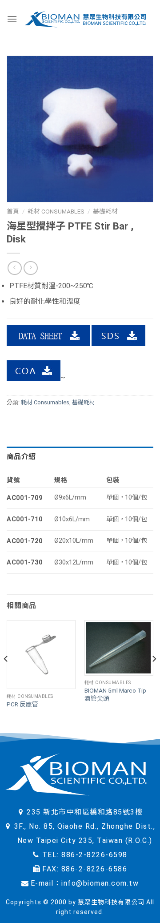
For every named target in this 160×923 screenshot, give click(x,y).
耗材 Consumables (56, 211)
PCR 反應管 (22, 704)
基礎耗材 (105, 211)
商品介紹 (21, 456)
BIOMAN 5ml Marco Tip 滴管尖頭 (115, 694)
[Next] (153, 676)
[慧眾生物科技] (85, 19)
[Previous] (6, 676)
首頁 (13, 211)
